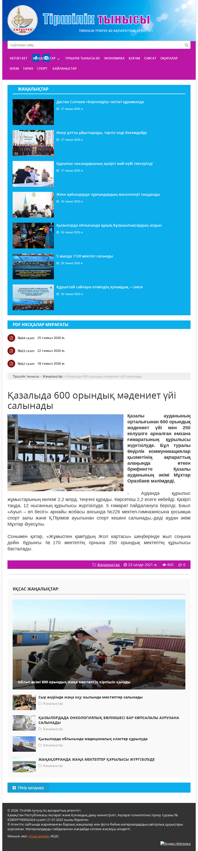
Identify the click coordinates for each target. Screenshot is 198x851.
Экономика (114, 58)
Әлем (14, 68)
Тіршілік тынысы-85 (82, 58)
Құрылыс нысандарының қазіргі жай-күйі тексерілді (104, 163)
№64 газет (26, 338)
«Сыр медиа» (39, 836)
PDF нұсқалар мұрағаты (41, 324)
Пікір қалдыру (30, 787)
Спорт (42, 68)
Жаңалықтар (44, 58)
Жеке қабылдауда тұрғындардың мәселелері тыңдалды (108, 194)
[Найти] (186, 45)
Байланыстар (65, 68)
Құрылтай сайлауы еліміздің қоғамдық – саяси (99, 286)
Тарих (28, 68)
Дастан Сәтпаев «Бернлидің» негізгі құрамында (100, 101)
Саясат (150, 58)
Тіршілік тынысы (78, 20)
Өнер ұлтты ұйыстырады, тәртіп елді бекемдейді (101, 132)
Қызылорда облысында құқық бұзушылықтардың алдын (109, 225)
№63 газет (26, 350)
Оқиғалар (169, 58)
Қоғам (134, 58)
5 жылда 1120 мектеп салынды (84, 256)
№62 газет (26, 363)
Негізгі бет (18, 58)
